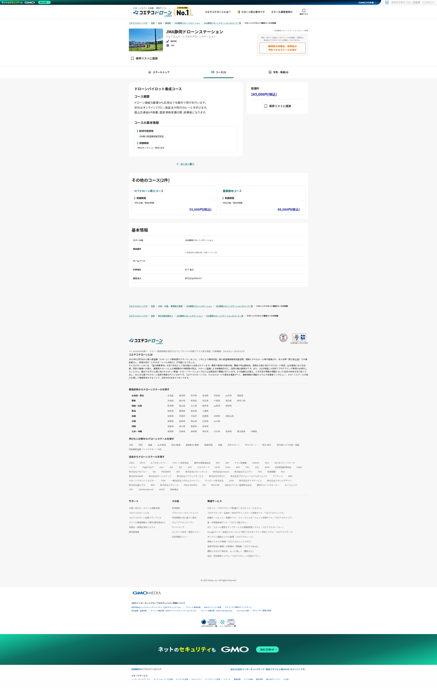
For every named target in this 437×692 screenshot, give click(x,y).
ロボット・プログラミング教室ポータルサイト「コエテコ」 (235, 507)
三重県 (205, 410)
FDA (260, 471)
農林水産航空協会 (202, 462)
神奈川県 (241, 400)
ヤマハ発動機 (240, 462)
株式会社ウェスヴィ (243, 471)
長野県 (228, 405)
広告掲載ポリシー (180, 536)
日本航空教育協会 (283, 467)
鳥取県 (170, 421)
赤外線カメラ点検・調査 (288, 444)
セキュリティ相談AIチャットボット (238, 607)
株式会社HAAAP (136, 476)
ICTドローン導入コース (149, 191)
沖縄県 (254, 431)
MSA (153, 484)
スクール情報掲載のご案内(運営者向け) (147, 522)
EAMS (299, 467)
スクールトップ (161, 72)
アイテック (278, 476)
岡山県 (194, 421)
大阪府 (194, 415)
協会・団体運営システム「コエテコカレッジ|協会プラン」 (234, 555)
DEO (267, 462)
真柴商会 (174, 489)
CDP (131, 489)
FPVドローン (251, 444)
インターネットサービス (140, 679)
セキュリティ (197, 679)
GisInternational (145, 489)
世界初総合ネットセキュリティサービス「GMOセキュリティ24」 (156, 607)
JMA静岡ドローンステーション (194, 32)
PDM (163, 480)
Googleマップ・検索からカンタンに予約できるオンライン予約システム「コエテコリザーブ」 (250, 531)
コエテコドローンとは (139, 512)
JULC (161, 467)
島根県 (182, 421)
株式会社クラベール (169, 484)
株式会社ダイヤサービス (250, 480)
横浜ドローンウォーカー (268, 484)
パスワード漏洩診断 (193, 607)
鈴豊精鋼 (271, 471)
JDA (171, 467)
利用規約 (176, 507)
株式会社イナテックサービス (190, 476)
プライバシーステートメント (185, 512)
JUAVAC (255, 462)
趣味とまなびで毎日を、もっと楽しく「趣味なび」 (231, 551)
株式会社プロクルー (138, 471)
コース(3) (221, 72)
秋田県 (217, 395)
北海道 (170, 395)
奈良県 (217, 415)
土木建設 (162, 444)
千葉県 (217, 400)
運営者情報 (134, 531)
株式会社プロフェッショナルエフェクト (248, 476)
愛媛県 (194, 426)
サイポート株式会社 (214, 480)
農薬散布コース (232, 191)
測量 (220, 444)
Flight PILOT (148, 467)
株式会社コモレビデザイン (279, 480)
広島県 (205, 421)
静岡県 (182, 410)
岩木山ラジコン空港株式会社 (238, 484)
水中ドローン (234, 444)
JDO (190, 467)
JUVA (231, 480)
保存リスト (304, 14)
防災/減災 (266, 444)
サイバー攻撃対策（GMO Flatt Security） (217, 610)
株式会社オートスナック (160, 476)
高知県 (205, 426)
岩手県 (194, 395)
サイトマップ (178, 527)
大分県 (217, 431)
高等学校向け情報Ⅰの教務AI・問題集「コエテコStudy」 (233, 546)
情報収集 (237, 679)
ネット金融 (248, 679)
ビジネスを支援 (182, 679)
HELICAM (215, 484)
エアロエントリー (159, 462)
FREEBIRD (166, 471)
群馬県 (194, 400)
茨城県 (170, 400)
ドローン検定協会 (180, 462)
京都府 (182, 415)
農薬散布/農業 (192, 444)
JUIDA (131, 462)
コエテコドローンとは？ (218, 11)
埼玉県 (205, 400)
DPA (218, 462)
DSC (257, 467)
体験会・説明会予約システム (142, 527)
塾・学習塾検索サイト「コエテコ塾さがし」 (227, 522)
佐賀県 (182, 431)
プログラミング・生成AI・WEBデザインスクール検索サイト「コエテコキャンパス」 (246, 512)
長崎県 (194, 431)
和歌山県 (229, 415)
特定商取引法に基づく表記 (184, 517)
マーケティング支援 (212, 679)
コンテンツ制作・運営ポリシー (186, 531)
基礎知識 (208, 444)
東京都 (228, 400)
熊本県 (205, 431)
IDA (204, 484)
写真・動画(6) (280, 72)
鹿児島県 (241, 431)
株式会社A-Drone (221, 471)
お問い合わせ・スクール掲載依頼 (144, 507)
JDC (180, 467)
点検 (131, 444)
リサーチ (227, 679)
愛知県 (194, 410)
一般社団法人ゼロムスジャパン (185, 480)
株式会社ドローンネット (196, 471)
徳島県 (170, 426)
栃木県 (182, 400)
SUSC (227, 467)
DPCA (142, 462)
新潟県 (170, 405)
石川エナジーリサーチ (284, 462)
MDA (290, 476)
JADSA (162, 489)
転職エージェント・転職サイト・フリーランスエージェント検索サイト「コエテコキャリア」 (250, 517)
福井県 (205, 405)
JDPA (267, 467)
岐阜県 (170, 410)
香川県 (182, 426)
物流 (140, 444)
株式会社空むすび (137, 484)
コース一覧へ (187, 164)
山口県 (217, 421)
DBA (238, 467)
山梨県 (217, 405)
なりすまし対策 (243, 610)
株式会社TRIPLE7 (217, 476)
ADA (178, 471)
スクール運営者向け (282, 11)
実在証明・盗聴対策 (139, 610)
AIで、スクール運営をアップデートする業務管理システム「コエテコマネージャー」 (246, 527)
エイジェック (291, 484)
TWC (247, 467)
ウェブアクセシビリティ (183, 522)
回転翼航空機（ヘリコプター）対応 (145, 449)
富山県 (182, 405)
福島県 (240, 395)
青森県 (182, 395)
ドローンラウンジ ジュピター (142, 480)
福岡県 (170, 431)
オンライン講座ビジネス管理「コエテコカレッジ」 (231, 536)
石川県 (194, 405)
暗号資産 (259, 679)
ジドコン (133, 467)
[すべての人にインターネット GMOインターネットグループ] (413, 2)
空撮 (150, 444)
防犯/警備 (175, 444)
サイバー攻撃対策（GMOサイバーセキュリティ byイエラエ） (174, 610)
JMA (227, 462)
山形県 (228, 395)
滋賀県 (170, 415)
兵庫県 (205, 415)
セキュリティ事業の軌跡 (261, 610)
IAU (154, 471)
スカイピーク (203, 467)
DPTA (217, 467)
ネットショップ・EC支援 (163, 679)
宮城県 (205, 395)
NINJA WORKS (190, 484)
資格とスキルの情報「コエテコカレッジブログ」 (229, 541)
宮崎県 (228, 431)
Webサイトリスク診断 (212, 607)
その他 (285, 679)
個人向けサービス (273, 679)
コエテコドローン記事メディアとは (145, 517)
